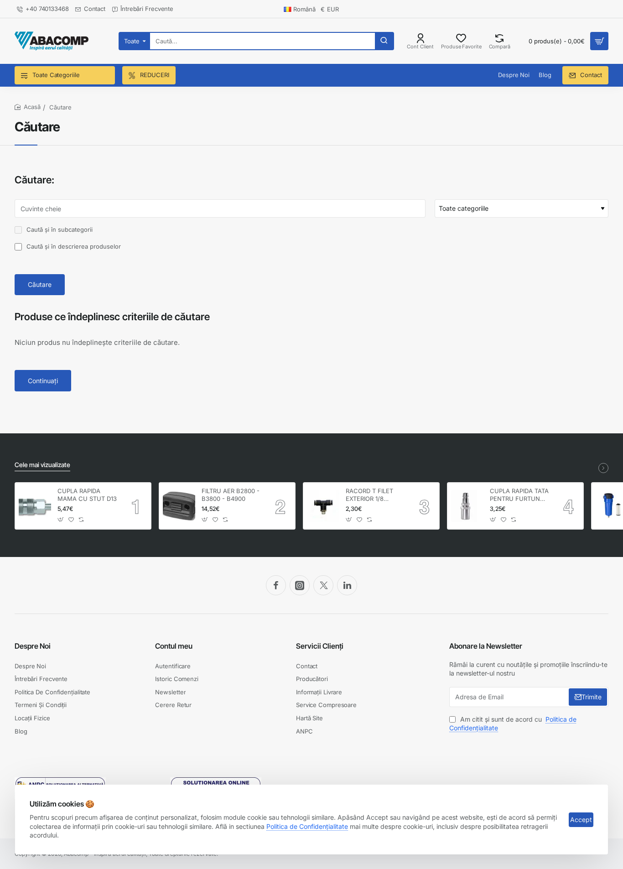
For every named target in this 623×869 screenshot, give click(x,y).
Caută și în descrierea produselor (73, 246)
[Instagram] (300, 585)
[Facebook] (276, 585)
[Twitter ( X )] (323, 585)
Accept (581, 819)
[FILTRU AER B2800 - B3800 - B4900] (179, 506)
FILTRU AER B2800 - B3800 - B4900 (231, 494)
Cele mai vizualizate (42, 464)
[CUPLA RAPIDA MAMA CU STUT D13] (35, 506)
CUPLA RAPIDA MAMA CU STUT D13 (87, 494)
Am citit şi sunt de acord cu (512, 723)
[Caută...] (384, 41)
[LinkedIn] (347, 585)
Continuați (43, 381)
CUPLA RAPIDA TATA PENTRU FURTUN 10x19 (519, 495)
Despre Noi (33, 645)
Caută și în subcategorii (59, 229)
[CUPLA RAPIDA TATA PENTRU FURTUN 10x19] (467, 506)
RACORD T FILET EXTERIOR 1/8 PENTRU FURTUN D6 (375, 495)
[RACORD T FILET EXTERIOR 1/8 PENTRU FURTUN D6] (323, 506)
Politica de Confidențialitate (307, 826)
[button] (61, 520)
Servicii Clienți (319, 645)
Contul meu (173, 645)
